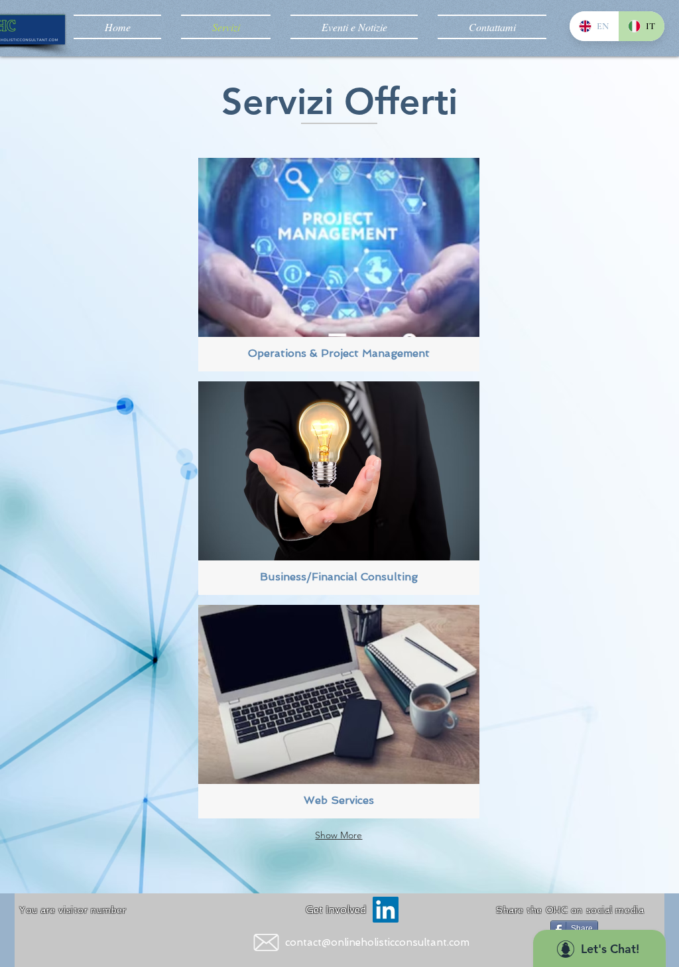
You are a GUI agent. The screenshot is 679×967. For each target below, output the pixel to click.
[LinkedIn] (386, 910)
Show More (338, 835)
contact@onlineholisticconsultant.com (377, 942)
